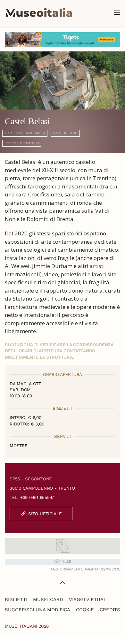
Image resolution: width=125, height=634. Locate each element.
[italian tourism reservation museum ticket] (62, 39)
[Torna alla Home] (39, 13)
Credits (110, 610)
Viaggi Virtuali (88, 599)
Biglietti (16, 599)
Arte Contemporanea (24, 133)
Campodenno (65, 133)
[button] (117, 13)
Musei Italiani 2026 (27, 626)
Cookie (85, 610)
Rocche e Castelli (21, 143)
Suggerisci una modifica (37, 610)
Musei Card (48, 599)
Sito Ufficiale (45, 513)
